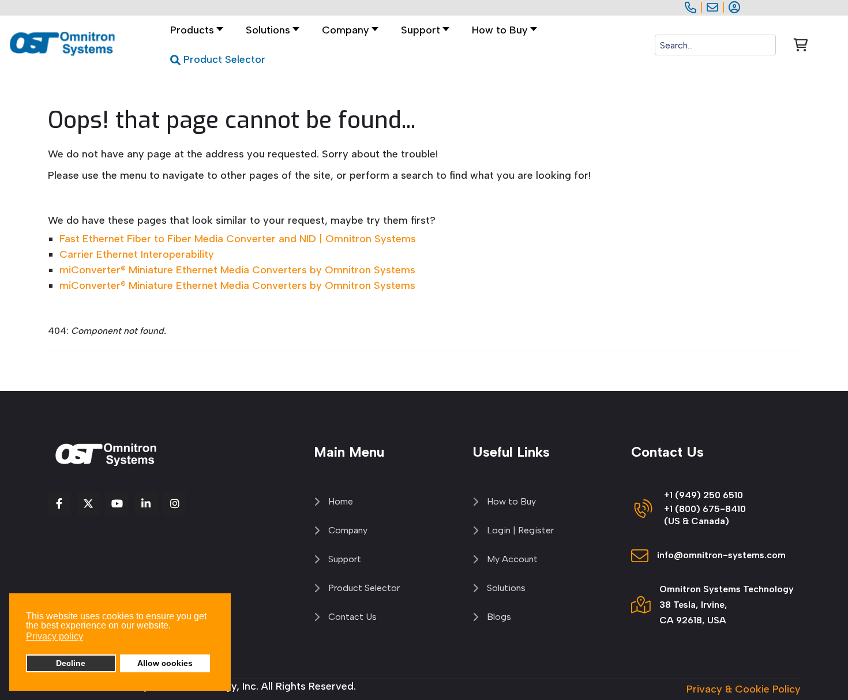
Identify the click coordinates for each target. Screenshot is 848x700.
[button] (269, 30)
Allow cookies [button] (165, 663)
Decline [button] (70, 663)
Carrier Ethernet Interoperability (136, 254)
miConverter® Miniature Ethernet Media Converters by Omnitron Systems (237, 270)
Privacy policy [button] (54, 636)
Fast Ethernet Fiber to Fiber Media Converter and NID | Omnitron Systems (237, 238)
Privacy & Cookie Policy (743, 689)
